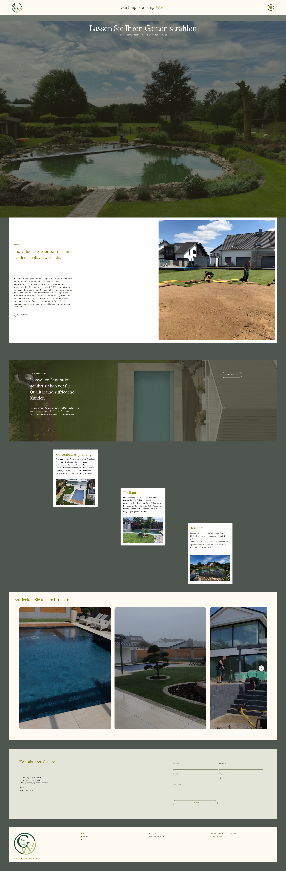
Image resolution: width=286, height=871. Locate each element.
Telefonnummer (224, 774)
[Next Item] (261, 668)
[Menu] (271, 7)
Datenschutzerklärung (156, 836)
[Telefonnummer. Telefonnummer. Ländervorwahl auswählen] (222, 778)
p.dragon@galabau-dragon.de (36, 783)
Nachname (223, 763)
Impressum (152, 833)
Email (175, 774)
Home (83, 833)
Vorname (176, 763)
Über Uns (84, 837)
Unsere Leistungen (88, 840)
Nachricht (177, 785)
